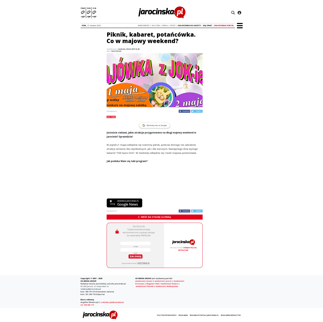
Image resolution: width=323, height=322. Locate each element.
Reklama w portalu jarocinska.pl (204, 315)
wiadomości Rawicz (169, 283)
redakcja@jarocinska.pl (90, 289)
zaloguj (135, 256)
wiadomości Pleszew (145, 286)
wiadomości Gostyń (144, 281)
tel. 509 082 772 (87, 305)
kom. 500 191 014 (88, 291)
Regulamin (183, 315)
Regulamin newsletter (231, 315)
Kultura (111, 117)
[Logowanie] (239, 12)
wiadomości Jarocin (163, 281)
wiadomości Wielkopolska (167, 286)
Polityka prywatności (167, 315)
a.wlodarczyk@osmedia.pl (112, 302)
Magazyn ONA (152, 283)
